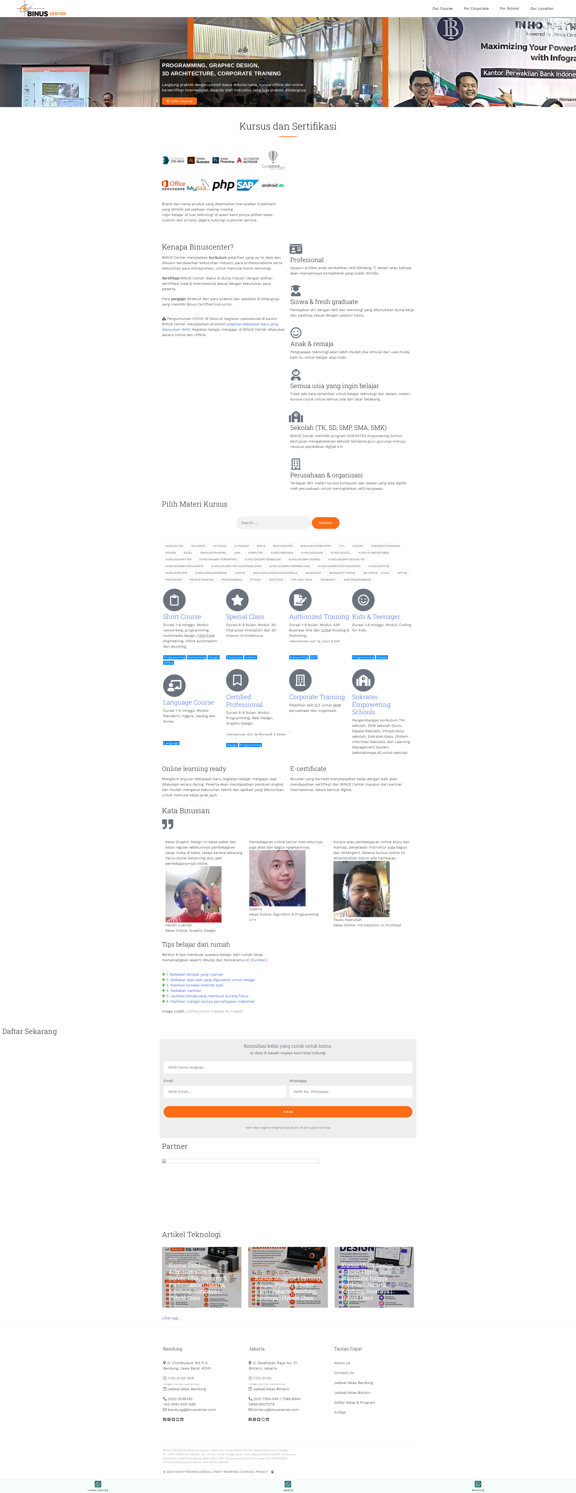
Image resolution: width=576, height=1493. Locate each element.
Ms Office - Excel (376, 573)
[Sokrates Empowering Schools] (363, 680)
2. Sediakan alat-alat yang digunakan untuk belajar (210, 980)
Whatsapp (298, 1081)
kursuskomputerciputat (346, 559)
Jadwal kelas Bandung (186, 1389)
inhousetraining (213, 552)
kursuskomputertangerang (339, 566)
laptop (240, 573)
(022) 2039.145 (180, 1399)
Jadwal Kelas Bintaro (352, 1392)
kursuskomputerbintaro (218, 559)
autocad (219, 546)
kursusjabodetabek (373, 552)
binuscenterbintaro (316, 546)
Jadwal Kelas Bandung (353, 1383)
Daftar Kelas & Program (354, 1402)
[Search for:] (273, 522)
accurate (198, 546)
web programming (357, 579)
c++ (342, 546)
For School (509, 8)
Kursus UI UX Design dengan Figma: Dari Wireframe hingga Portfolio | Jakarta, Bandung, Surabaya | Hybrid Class (367, 1281)
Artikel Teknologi (191, 1234)
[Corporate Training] (300, 680)
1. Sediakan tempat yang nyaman (194, 974)
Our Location (542, 8)
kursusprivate (176, 573)
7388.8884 (291, 1399)
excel (188, 552)
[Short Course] (174, 600)
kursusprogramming (211, 573)
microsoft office (342, 573)
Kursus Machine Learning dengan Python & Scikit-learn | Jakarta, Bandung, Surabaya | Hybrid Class (287, 1288)
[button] (224, 974)
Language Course (188, 702)
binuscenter (283, 546)
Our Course (442, 8)
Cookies (246, 1471)
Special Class (245, 616)
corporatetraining (385, 546)
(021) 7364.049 (266, 1399)
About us (342, 1363)
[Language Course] (174, 685)
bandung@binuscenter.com (192, 1410)
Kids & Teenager (376, 616)
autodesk (241, 546)
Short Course (182, 616)
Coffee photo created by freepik (214, 1011)
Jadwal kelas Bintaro (271, 1389)
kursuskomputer (178, 559)
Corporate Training (317, 697)
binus (261, 546)
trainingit (328, 579)
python (255, 579)
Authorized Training (319, 616)
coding (357, 546)
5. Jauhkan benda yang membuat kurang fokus (207, 996)
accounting (174, 546)
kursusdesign (312, 552)
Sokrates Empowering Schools (371, 704)
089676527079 (261, 1404)
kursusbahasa (282, 552)
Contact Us (344, 1373)
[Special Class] (237, 600)
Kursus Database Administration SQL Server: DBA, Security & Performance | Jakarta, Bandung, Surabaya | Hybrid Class (198, 1281)
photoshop (173, 579)
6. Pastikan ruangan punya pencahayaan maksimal (210, 1001)
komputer (255, 552)
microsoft (313, 573)
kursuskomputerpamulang (289, 566)
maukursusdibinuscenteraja (275, 573)
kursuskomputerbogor (263, 559)
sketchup (276, 579)
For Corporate (476, 8)
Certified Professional (244, 701)
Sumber (259, 960)
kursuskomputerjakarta (184, 566)
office (402, 573)
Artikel (340, 1412)
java (237, 552)
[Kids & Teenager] (363, 600)
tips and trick (301, 579)
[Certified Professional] (237, 680)
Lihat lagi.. (171, 1318)
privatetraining (202, 579)
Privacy (261, 1471)
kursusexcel (341, 552)
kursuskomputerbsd (304, 559)
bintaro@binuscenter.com (276, 1410)
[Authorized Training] (300, 600)
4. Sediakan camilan (183, 990)
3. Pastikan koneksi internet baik (194, 985)
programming (232, 579)
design (170, 552)
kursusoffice (379, 566)
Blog (173, 1258)
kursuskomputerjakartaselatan (236, 566)
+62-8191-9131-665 (179, 1404)
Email (168, 1081)
